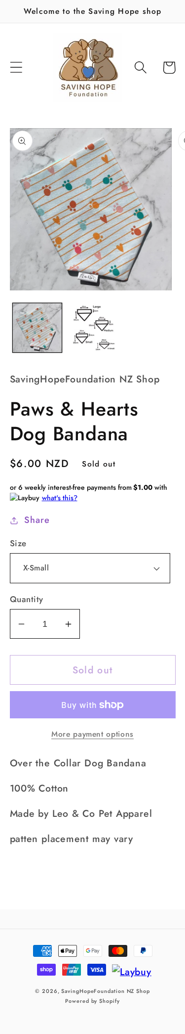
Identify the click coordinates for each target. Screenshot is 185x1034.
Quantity (26, 599)
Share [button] (36, 520)
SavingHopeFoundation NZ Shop (105, 991)
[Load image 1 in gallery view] (37, 327)
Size (18, 543)
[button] (16, 67)
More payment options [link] (92, 734)
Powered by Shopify (92, 1001)
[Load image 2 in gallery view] (92, 327)
